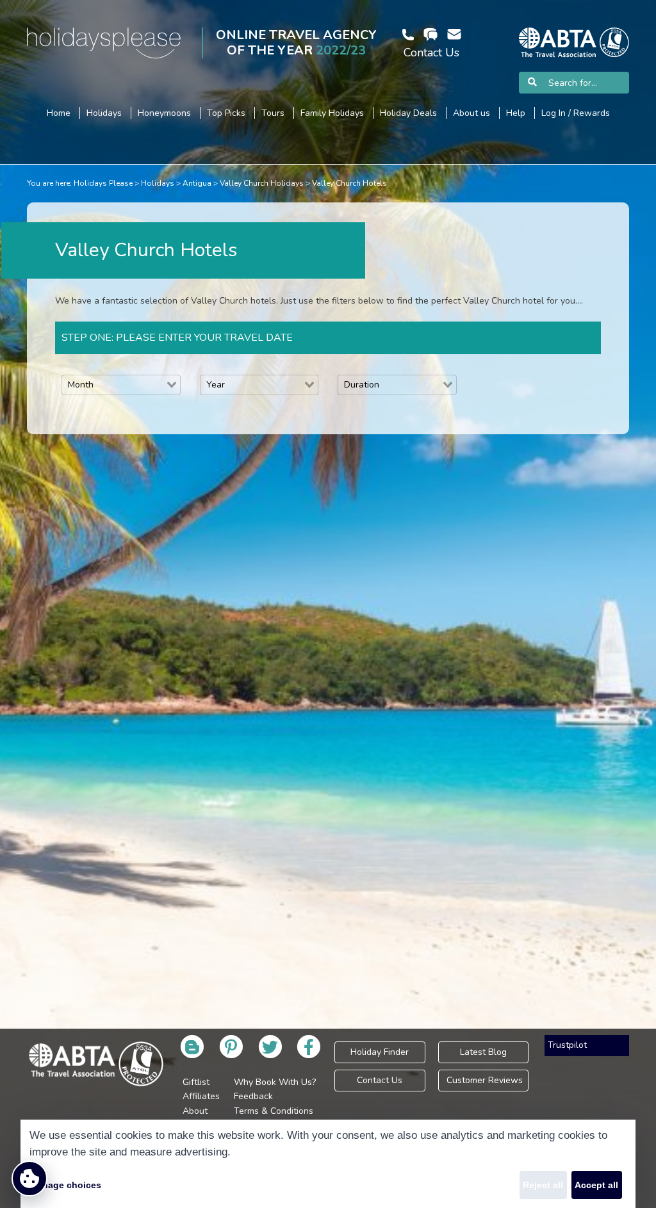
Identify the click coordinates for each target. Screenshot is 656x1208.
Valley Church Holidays (262, 183)
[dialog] (328, 1164)
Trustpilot (567, 1045)
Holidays (157, 183)
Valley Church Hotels (349, 183)
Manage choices (65, 1185)
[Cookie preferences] (29, 1178)
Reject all (543, 1185)
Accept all (596, 1185)
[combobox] (121, 385)
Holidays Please (103, 183)
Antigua (197, 183)
